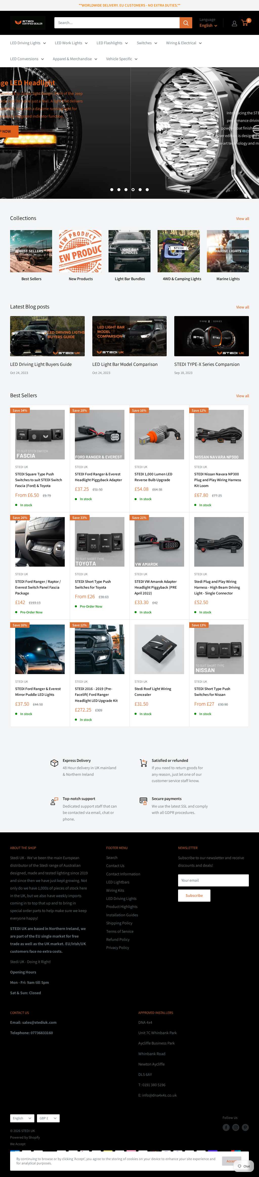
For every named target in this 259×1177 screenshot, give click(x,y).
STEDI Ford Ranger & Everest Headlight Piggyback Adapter (98, 477)
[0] (245, 23)
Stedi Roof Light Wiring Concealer (153, 691)
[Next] (248, 253)
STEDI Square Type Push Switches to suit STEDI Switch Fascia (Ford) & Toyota (38, 480)
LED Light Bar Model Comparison (125, 364)
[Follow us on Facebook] (226, 1127)
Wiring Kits (115, 890)
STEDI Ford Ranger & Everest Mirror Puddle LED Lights (38, 691)
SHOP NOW (231, 173)
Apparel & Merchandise (72, 58)
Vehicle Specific (119, 58)
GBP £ (44, 1118)
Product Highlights (122, 906)
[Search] (186, 22)
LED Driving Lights (25, 43)
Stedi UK (21, 467)
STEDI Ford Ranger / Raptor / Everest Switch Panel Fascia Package (38, 587)
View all (243, 218)
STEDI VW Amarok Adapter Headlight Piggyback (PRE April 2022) (156, 587)
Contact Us (115, 865)
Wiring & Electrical (181, 43)
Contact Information (123, 874)
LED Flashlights (109, 43)
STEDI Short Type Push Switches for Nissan (212, 691)
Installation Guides (122, 915)
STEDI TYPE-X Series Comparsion (207, 364)
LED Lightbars (118, 882)
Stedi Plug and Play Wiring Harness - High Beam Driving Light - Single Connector (217, 587)
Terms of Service (120, 931)
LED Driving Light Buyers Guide (41, 364)
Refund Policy (118, 939)
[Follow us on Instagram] (235, 1127)
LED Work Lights (68, 43)
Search (112, 857)
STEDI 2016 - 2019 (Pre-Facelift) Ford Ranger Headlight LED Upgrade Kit (96, 694)
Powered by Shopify (25, 1137)
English (18, 1118)
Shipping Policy (119, 923)
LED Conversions (24, 58)
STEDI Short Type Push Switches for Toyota (93, 584)
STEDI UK (81, 574)
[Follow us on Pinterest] (245, 1127)
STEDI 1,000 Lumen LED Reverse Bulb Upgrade (153, 477)
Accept (232, 1161)
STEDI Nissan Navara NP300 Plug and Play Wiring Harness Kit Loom (217, 480)
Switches (144, 43)
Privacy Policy (117, 947)
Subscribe (194, 895)
